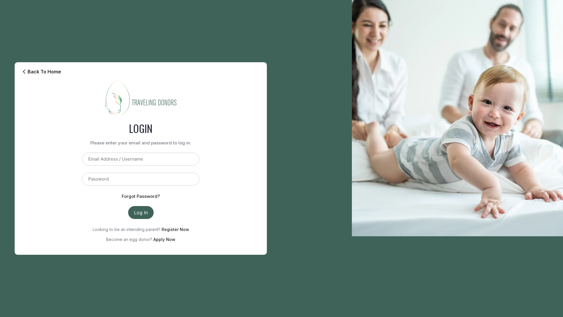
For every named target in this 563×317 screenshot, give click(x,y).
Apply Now (164, 239)
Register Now (175, 229)
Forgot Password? (141, 196)
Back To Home (44, 72)
